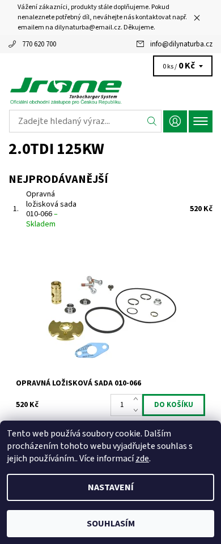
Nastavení (111, 487)
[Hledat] (152, 121)
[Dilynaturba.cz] (110, 90)
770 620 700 (39, 44)
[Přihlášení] (175, 121)
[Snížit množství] (138, 410)
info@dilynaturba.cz (181, 44)
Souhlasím (111, 523)
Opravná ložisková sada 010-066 (51, 209)
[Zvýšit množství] (138, 399)
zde (142, 458)
